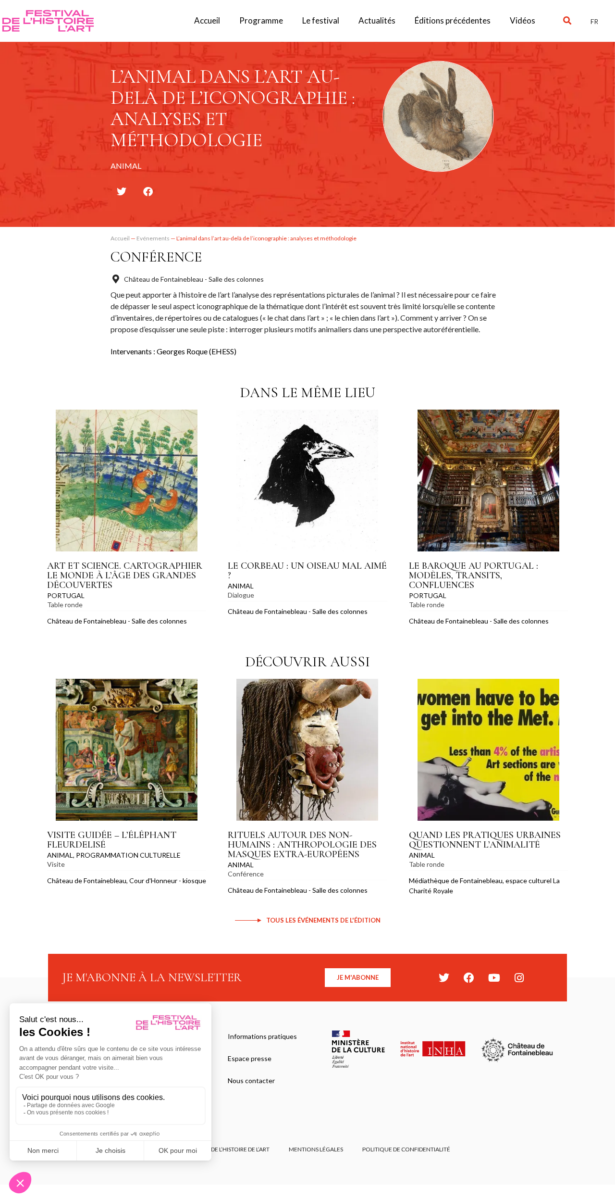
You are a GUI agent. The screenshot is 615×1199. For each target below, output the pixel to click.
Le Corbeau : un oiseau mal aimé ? (307, 570)
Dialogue (241, 595)
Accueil (207, 20)
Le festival (320, 20)
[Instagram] (519, 978)
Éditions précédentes (453, 20)
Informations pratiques (262, 1036)
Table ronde (65, 604)
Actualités (376, 20)
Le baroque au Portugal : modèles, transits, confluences (473, 575)
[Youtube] (494, 978)
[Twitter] (444, 978)
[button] (567, 21)
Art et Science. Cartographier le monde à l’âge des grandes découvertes (124, 575)
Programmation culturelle (128, 855)
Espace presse (249, 1058)
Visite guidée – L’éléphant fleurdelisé (111, 839)
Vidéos (522, 20)
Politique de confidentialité (406, 1149)
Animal (241, 586)
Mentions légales (316, 1149)
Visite (56, 864)
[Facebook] (469, 978)
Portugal (66, 595)
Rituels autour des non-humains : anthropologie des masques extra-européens (302, 844)
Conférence (156, 257)
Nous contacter (251, 1080)
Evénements (153, 238)
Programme (261, 20)
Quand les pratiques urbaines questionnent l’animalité (485, 839)
